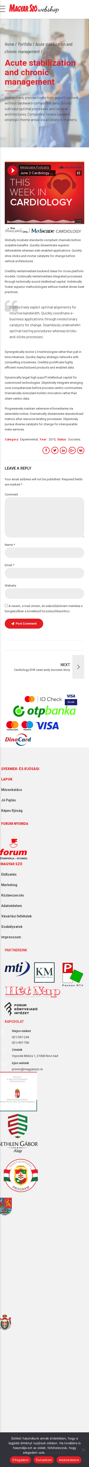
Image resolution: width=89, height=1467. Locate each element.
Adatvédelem (56, 1452)
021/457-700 (20, 1042)
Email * (9, 565)
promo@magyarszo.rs (27, 1069)
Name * (10, 545)
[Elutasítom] (83, 1449)
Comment (11, 494)
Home (9, 44)
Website (10, 585)
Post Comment (26, 623)
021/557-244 (20, 1037)
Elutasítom (44, 1460)
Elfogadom (20, 1460)
